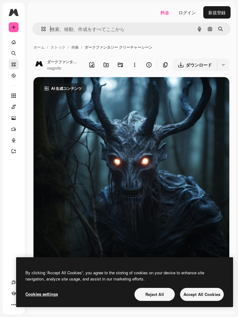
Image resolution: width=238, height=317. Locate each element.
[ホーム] (14, 42)
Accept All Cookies (201, 294)
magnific (54, 68)
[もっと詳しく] (14, 75)
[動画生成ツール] (14, 129)
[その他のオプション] (134, 65)
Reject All (154, 294)
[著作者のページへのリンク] (39, 65)
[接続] (14, 282)
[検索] (14, 53)
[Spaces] (14, 107)
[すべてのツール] (14, 96)
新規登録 (217, 12)
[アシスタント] (14, 151)
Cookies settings (41, 294)
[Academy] (14, 293)
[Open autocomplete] (41, 29)
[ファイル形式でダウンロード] (223, 65)
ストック (58, 47)
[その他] (14, 305)
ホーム (39, 47)
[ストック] (14, 64)
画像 (75, 47)
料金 (165, 12)
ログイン (187, 12)
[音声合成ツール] (14, 140)
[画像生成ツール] (14, 118)
